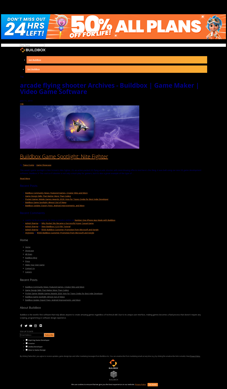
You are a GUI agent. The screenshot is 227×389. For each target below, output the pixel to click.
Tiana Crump (28, 165)
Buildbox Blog (31, 257)
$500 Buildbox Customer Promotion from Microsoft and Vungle (70, 229)
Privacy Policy (140, 384)
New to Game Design (37, 350)
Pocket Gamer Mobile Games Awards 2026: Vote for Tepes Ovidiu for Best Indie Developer (67, 199)
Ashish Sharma (31, 223)
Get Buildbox (35, 60)
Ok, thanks (152, 385)
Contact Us (30, 268)
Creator (31, 343)
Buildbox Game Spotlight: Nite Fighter (64, 156)
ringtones (29, 232)
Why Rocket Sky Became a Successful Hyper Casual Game (68, 223)
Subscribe (49, 335)
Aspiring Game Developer (39, 340)
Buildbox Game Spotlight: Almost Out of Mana (45, 202)
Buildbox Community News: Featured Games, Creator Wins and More (56, 193)
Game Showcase (43, 165)
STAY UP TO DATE (26, 331)
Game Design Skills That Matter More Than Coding (48, 196)
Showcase (29, 250)
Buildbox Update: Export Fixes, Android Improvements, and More (54, 205)
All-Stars (28, 254)
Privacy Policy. (195, 356)
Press (27, 261)
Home (27, 247)
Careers (28, 272)
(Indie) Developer (35, 347)
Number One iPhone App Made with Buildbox (95, 220)
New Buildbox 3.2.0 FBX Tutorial (56, 226)
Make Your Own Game (35, 265)
